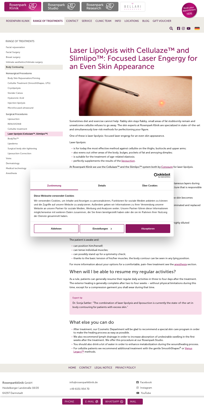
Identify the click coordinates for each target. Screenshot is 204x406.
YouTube (146, 393)
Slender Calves (15, 93)
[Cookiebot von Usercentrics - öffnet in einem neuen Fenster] (156, 175)
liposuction (128, 160)
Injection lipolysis (16, 103)
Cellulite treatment (17, 129)
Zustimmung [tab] (54, 185)
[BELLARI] (132, 7)
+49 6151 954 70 (79, 388)
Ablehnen (56, 228)
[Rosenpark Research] (99, 6)
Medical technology (16, 168)
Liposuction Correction (19, 153)
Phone (69, 401)
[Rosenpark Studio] (61, 6)
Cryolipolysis (14, 88)
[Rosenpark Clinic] (22, 6)
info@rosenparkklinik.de (83, 382)
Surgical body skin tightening (22, 148)
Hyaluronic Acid (16, 98)
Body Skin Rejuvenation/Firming (24, 78)
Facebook (146, 382)
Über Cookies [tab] (149, 185)
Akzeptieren (148, 228)
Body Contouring (14, 67)
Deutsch (197, 28)
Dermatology (12, 163)
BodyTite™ (13, 138)
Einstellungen (100, 228)
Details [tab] (102, 185)
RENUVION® (14, 124)
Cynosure (167, 166)
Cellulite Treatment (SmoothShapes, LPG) (29, 83)
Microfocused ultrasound (20, 108)
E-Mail (89, 401)
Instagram (146, 387)
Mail (133, 401)
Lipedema (13, 143)
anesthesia (180, 264)
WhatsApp (112, 401)
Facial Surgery (13, 52)
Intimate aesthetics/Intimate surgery (24, 62)
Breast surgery (13, 57)
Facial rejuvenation (15, 47)
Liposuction (13, 119)
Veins (8, 158)
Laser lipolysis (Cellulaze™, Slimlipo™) (28, 134)
